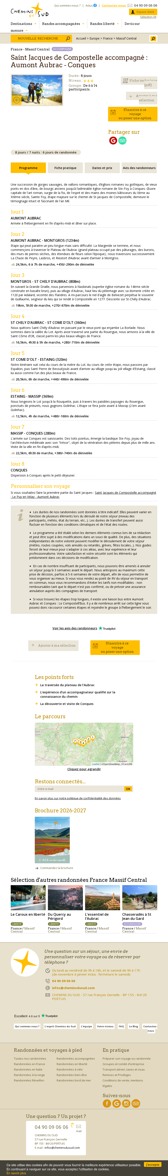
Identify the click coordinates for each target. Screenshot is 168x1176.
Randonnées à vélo (70, 1069)
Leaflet (95, 764)
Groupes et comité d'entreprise (123, 1064)
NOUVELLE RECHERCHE (38, 38)
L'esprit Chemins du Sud (60, 1026)
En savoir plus (16, 1173)
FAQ (121, 1026)
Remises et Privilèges (117, 1075)
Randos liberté (102, 24)
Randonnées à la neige (29, 1075)
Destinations (21, 24)
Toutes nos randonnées (30, 1058)
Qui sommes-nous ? (67, 5)
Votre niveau (105, 1026)
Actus (89, 5)
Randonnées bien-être (72, 1075)
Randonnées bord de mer (74, 1080)
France (108, 38)
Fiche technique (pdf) (143, 83)
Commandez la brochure (56, 868)
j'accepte (152, 1164)
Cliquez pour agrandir (84, 769)
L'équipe (86, 1026)
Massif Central (126, 38)
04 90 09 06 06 (145, 5)
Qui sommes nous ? (27, 1026)
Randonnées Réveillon (29, 1080)
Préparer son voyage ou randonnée (127, 1058)
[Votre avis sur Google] (113, 143)
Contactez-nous (150, 1028)
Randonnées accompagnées (76, 1058)
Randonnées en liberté (72, 1064)
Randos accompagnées (61, 24)
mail (79, 1131)
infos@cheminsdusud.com (62, 1148)
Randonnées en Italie (28, 1069)
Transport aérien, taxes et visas (124, 1069)
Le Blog (133, 1026)
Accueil (81, 38)
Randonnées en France (29, 1064)
